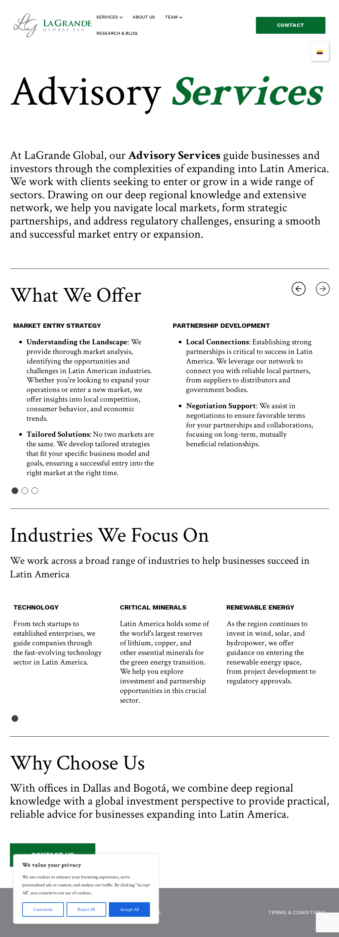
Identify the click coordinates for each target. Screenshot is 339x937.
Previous (299, 289)
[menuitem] (320, 52)
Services (107, 17)
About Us (144, 17)
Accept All (129, 909)
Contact (290, 25)
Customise (43, 909)
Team (171, 17)
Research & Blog (116, 33)
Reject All (86, 909)
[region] (86, 889)
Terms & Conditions (297, 912)
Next (323, 289)
